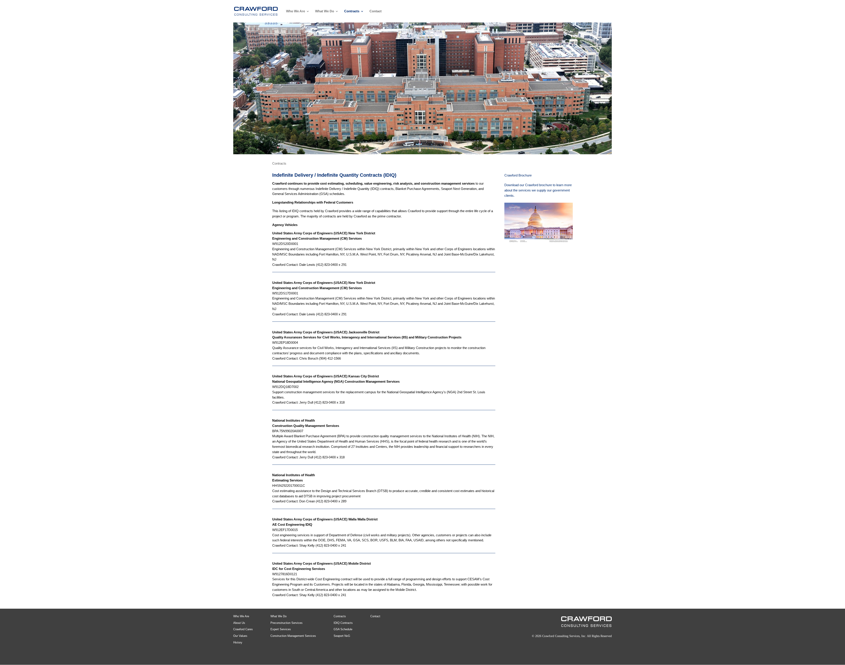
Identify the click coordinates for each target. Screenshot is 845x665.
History (237, 642)
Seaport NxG (342, 635)
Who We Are (295, 11)
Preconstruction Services (286, 623)
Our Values (240, 635)
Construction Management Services (293, 635)
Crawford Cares (243, 629)
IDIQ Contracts (343, 623)
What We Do (324, 11)
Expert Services (280, 629)
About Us (239, 623)
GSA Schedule (343, 629)
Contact (375, 11)
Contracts (351, 11)
